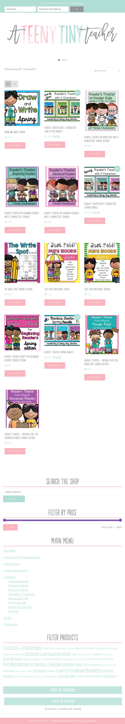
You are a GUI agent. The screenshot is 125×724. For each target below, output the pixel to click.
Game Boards (18, 581)
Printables (74, 670)
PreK (60, 670)
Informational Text (80, 659)
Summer (27, 676)
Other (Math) (26, 671)
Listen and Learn (16, 570)
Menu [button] (65, 60)
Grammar (27, 659)
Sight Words (17, 602)
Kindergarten (16, 664)
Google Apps (12, 658)
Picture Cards (18, 589)
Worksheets (94, 676)
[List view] (14, 84)
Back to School (84, 648)
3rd (20, 648)
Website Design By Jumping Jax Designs (73, 721)
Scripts (108, 670)
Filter (10, 527)
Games (97, 654)
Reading (93, 670)
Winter (81, 676)
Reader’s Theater (21, 594)
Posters (50, 671)
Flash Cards (77, 654)
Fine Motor (12, 563)
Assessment (61, 648)
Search (14, 499)
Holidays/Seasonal (52, 659)
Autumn (70, 648)
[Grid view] (8, 84)
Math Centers (91, 664)
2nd (14, 647)
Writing (13, 611)
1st (6, 647)
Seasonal (10, 624)
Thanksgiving (37, 676)
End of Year (19, 654)
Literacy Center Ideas (52, 664)
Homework (67, 659)
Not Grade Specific (108, 665)
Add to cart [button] (15, 145)
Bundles (10, 550)
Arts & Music (48, 648)
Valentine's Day (51, 676)
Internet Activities (100, 658)
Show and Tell (18, 598)
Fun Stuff (88, 654)
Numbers (8, 670)
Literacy (10, 577)
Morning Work (18, 585)
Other (17, 671)
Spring (19, 676)
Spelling (8, 676)
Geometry (107, 654)
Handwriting (37, 659)
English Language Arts (47, 653)
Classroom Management (22, 557)
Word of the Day (20, 606)
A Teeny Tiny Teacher (62, 34)
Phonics (39, 670)
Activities (32, 647)
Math (7, 617)
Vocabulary (67, 676)
